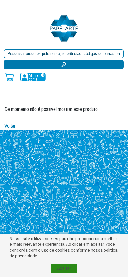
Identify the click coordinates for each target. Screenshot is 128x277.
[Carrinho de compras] (9, 76)
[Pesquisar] (64, 64)
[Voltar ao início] (64, 28)
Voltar (9, 126)
